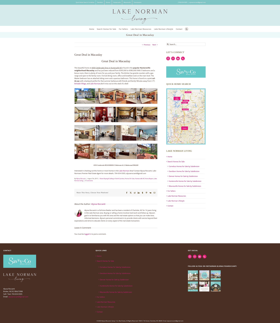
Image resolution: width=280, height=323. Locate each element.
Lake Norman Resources (177, 196)
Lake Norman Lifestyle (176, 201)
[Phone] (183, 58)
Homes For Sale (130, 178)
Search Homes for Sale (176, 161)
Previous (147, 45)
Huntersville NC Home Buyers (144, 178)
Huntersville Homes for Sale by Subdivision (185, 181)
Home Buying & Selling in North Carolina (112, 178)
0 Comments (89, 181)
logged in (87, 234)
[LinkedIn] (178, 58)
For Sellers (171, 191)
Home (170, 156)
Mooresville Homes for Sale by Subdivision (185, 186)
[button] (186, 29)
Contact (170, 206)
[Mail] (173, 58)
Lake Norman (95, 83)
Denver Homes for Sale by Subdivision (183, 176)
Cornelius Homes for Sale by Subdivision (184, 166)
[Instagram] (168, 58)
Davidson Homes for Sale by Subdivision (184, 171)
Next (154, 45)
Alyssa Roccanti (81, 178)
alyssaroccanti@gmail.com (197, 2)
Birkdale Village (80, 83)
